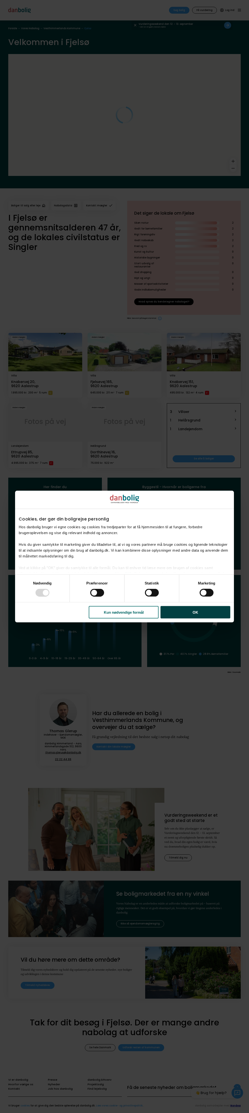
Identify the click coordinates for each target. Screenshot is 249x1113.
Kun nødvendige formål (124, 612)
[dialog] (124, 556)
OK (195, 612)
